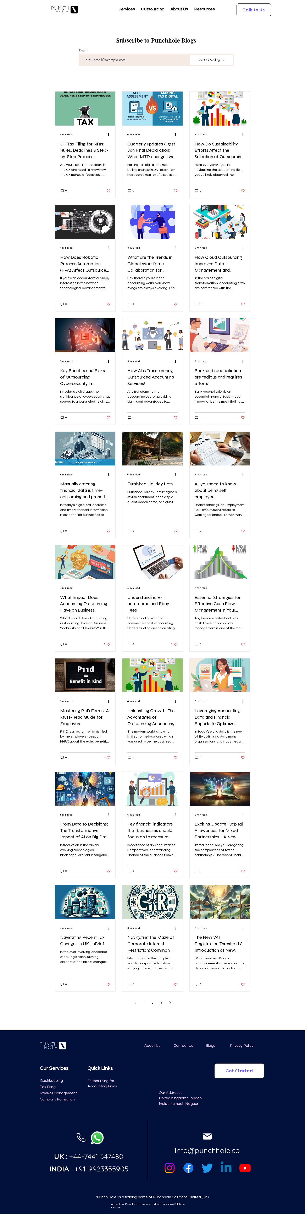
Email (82, 50)
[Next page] (170, 1002)
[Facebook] (188, 1168)
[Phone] (81, 1137)
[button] (127, 10)
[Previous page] (135, 1002)
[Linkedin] (226, 1168)
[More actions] (109, 134)
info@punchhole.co (207, 1150)
